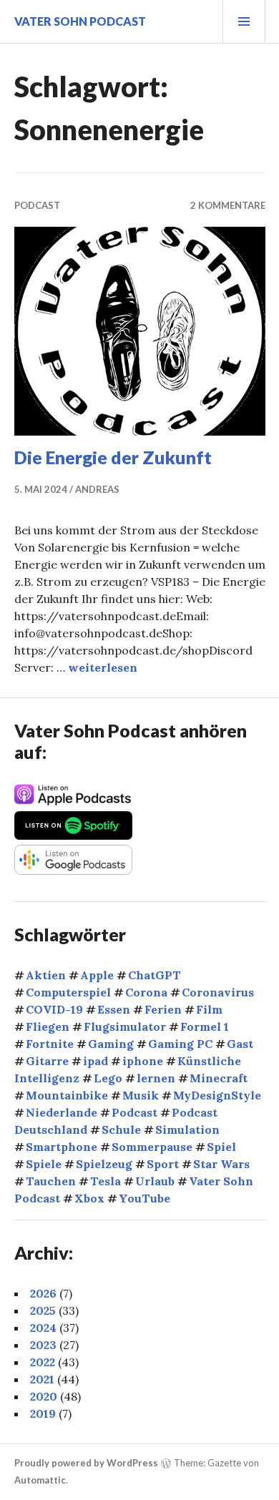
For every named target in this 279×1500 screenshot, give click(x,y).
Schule (121, 1129)
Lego (108, 1078)
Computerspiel (68, 992)
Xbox (89, 1198)
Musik (140, 1095)
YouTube (144, 1198)
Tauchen (51, 1181)
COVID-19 (54, 1009)
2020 (43, 1396)
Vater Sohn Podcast (80, 21)
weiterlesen (102, 667)
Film (209, 1009)
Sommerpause (152, 1146)
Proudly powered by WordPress (86, 1463)
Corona (146, 992)
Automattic (40, 1480)
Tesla (105, 1181)
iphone (142, 1061)
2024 (43, 1327)
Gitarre (47, 1061)
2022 (42, 1362)
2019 (43, 1413)
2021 (42, 1379)
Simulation (187, 1129)
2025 (43, 1310)
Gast (240, 1043)
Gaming (111, 1043)
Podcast (37, 205)
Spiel (221, 1146)
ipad (95, 1061)
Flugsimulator (125, 1026)
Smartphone (61, 1146)
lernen (156, 1078)
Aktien (46, 975)
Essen (113, 1009)
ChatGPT (154, 975)
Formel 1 (204, 1026)
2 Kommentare (227, 205)
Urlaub (155, 1181)
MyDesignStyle (217, 1095)
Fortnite (50, 1043)
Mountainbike (67, 1095)
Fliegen (47, 1026)
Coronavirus (218, 992)
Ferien (163, 1009)
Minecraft (219, 1078)
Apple (97, 975)
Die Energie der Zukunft (113, 457)
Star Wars (221, 1164)
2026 (43, 1293)
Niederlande (61, 1112)
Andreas (97, 489)
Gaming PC (180, 1043)
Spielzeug (104, 1164)
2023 (43, 1345)
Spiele (44, 1164)
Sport (163, 1164)
